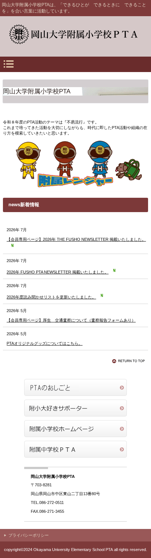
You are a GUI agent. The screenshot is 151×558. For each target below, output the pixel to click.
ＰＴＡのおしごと (75, 387)
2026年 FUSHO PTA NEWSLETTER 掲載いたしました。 (57, 272)
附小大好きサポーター (75, 408)
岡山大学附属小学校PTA (75, 35)
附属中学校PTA (75, 449)
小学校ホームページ (75, 428)
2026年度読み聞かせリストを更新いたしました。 (51, 297)
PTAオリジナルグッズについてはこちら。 (44, 343)
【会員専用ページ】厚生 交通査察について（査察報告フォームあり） (71, 320)
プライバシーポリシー (28, 535)
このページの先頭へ (129, 361)
